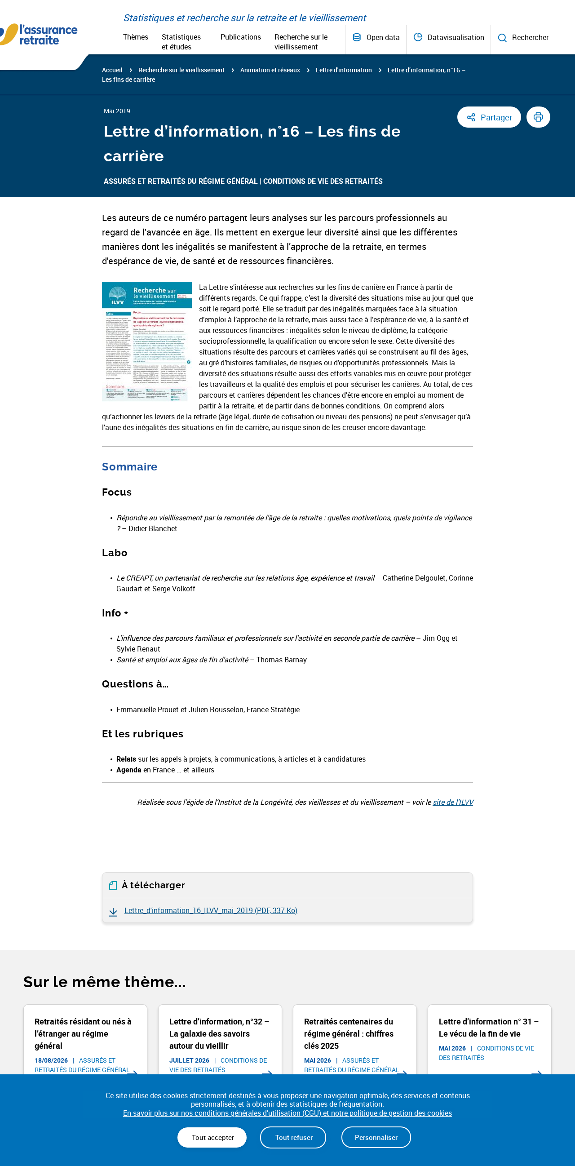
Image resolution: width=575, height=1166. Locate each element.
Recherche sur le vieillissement (300, 42)
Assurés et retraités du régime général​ (181, 181)
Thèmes (135, 37)
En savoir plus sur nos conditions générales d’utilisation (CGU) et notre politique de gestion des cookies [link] (287, 1113)
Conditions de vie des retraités (323, 181)
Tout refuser (293, 1137)
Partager (496, 117)
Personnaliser (376, 1137)
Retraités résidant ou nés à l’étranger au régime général (83, 1033)
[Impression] (538, 117)
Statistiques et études (181, 42)
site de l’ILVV (453, 802)
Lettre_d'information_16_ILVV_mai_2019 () (210, 910)
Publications (241, 37)
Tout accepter (212, 1137)
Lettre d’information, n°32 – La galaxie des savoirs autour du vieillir (219, 1033)
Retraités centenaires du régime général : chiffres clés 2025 (349, 1033)
